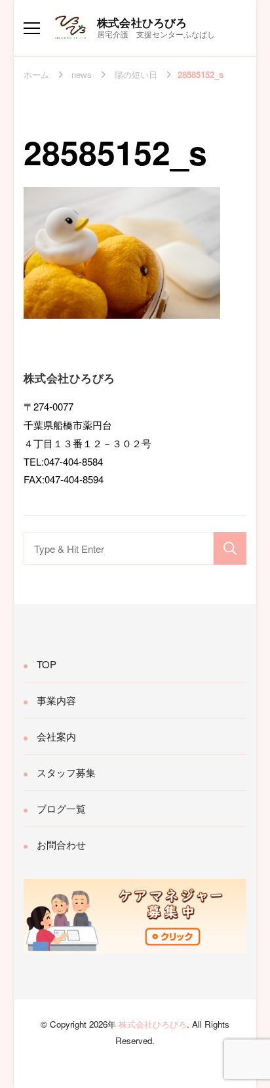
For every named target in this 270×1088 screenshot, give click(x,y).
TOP (46, 664)
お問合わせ (61, 844)
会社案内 (56, 736)
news (81, 74)
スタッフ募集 (66, 772)
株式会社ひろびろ (142, 22)
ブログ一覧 (61, 808)
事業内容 (56, 700)
